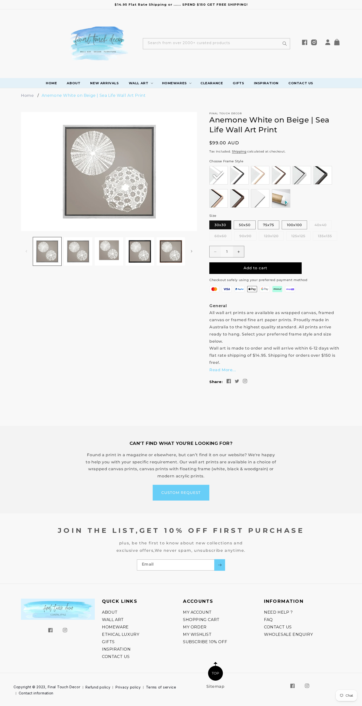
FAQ (268, 619)
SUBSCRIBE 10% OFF (205, 641)
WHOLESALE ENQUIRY (288, 634)
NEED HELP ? (278, 612)
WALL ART (113, 619)
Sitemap (215, 686)
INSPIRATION (116, 649)
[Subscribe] (219, 565)
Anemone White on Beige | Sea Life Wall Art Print (94, 95)
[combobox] (216, 43)
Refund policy (97, 687)
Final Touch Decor (64, 687)
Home (27, 95)
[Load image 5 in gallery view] (171, 251)
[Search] (284, 43)
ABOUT (110, 612)
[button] (338, 43)
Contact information (36, 693)
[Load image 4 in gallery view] (140, 251)
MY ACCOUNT (197, 612)
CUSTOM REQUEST (181, 492)
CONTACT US (116, 656)
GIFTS (108, 641)
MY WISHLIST (197, 634)
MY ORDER (195, 627)
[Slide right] (191, 251)
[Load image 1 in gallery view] (47, 251)
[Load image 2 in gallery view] (78, 251)
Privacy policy (128, 687)
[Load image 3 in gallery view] (109, 251)
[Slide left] (26, 251)
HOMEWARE (115, 627)
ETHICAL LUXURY (120, 634)
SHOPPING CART (201, 619)
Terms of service (161, 687)
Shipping (239, 151)
